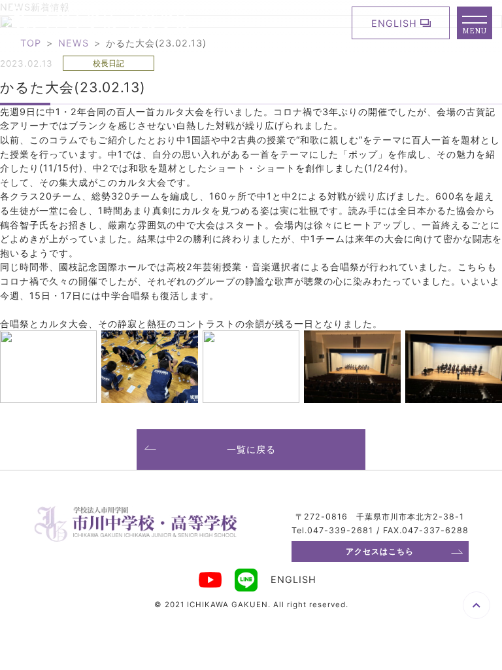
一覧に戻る (251, 449)
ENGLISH (394, 23)
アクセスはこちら (380, 551)
